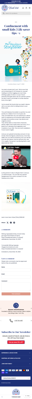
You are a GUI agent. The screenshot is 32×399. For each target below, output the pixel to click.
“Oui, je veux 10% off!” (16, 342)
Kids (16, 22)
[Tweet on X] (7, 222)
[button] (26, 8)
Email (3, 274)
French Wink (7, 382)
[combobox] (16, 13)
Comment (4, 281)
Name (3, 267)
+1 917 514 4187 (18, 320)
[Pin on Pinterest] (14, 222)
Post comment (16, 294)
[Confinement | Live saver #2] (2, 397)
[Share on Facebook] (11, 222)
